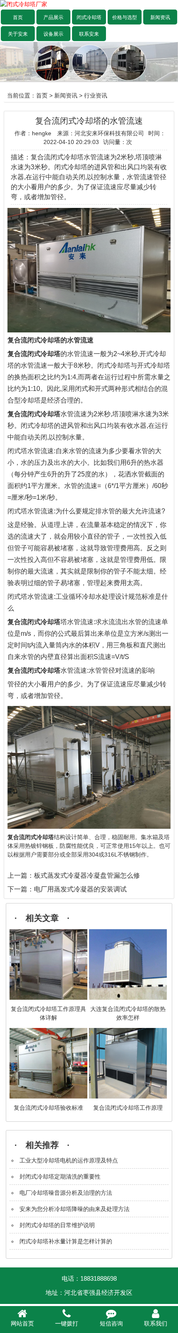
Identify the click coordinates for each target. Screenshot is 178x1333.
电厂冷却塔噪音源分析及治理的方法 (65, 1192)
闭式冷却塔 (89, 17)
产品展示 (53, 17)
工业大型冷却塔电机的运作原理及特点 (68, 1160)
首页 (18, 17)
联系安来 (89, 34)
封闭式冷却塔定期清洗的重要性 (60, 1176)
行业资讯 (95, 95)
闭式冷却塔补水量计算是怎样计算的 (65, 1241)
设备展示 (53, 34)
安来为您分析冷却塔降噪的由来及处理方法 (74, 1209)
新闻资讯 (160, 17)
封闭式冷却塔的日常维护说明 (57, 1225)
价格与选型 (124, 17)
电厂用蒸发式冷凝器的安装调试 (80, 889)
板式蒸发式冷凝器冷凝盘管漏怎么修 (87, 875)
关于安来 (18, 34)
